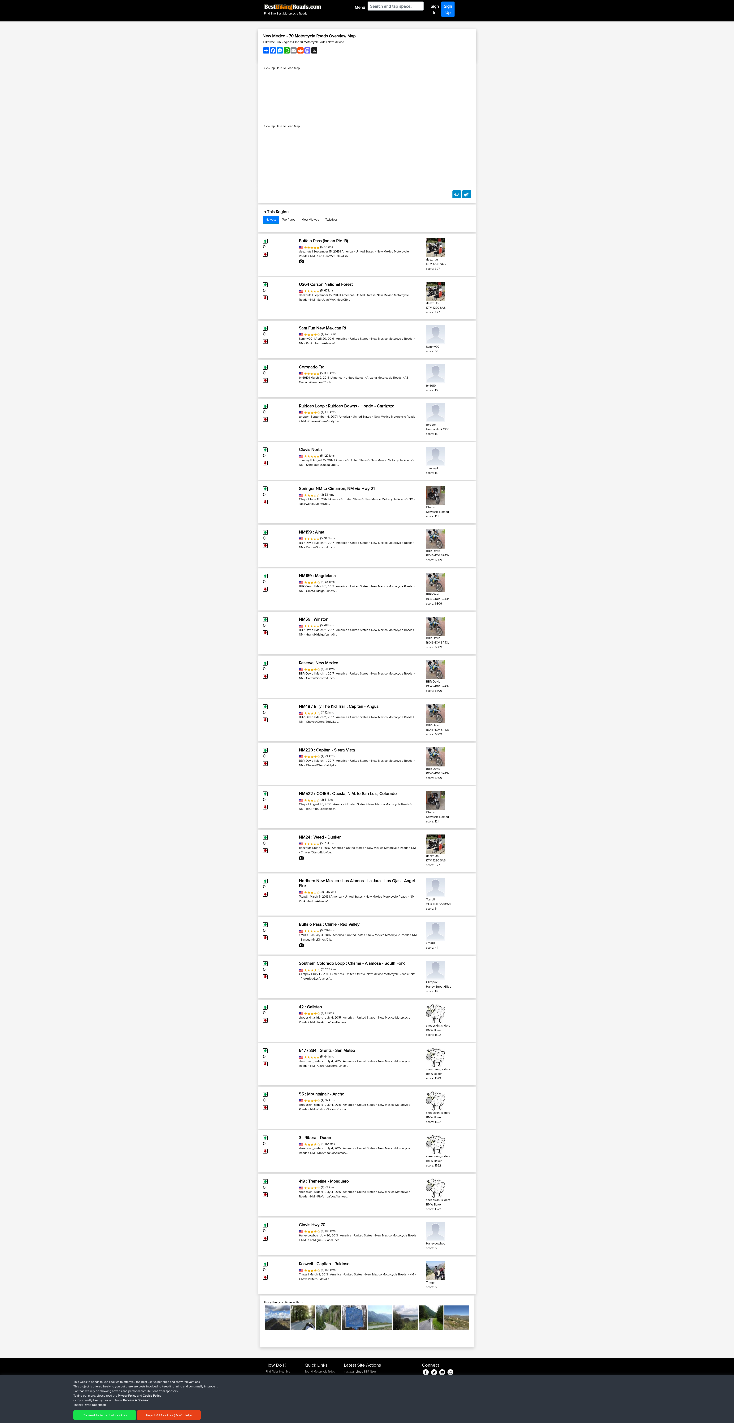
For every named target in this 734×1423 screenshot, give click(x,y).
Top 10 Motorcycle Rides (320, 1371)
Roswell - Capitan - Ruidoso (324, 1264)
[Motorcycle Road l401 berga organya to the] (328, 1317)
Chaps (303, 499)
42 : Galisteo (310, 1007)
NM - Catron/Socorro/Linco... (318, 547)
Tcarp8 (303, 896)
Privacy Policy (127, 1395)
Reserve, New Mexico (318, 663)
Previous (259, 1318)
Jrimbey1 (305, 460)
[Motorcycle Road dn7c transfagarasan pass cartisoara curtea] (431, 1317)
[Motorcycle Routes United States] (301, 247)
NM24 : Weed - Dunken (320, 837)
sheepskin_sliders (311, 1017)
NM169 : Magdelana (317, 575)
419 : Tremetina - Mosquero (324, 1181)
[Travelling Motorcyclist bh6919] (435, 373)
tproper (304, 416)
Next (475, 1318)
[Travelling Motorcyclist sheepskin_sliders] (435, 1013)
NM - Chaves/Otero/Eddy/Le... (321, 421)
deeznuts (305, 251)
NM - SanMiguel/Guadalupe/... (319, 465)
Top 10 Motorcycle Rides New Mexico (319, 42)
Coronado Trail (312, 367)
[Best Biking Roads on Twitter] (434, 1371)
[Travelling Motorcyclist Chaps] (435, 495)
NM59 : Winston (313, 619)
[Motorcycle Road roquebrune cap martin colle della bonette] (277, 1317)
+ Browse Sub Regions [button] (278, 42)
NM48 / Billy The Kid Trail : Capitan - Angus (338, 706)
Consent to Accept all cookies (105, 1415)
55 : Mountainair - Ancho (321, 1094)
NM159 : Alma (311, 532)
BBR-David (306, 543)
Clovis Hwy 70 (312, 1225)
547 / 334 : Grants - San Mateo (327, 1050)
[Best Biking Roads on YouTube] (442, 1371)
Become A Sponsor (136, 1400)
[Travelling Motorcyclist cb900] (435, 930)
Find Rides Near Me (278, 1371)
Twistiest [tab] (331, 219)
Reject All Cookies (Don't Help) (169, 1415)
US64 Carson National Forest (326, 284)
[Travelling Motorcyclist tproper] (435, 412)
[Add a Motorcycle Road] (456, 194)
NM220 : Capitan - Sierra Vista (327, 750)
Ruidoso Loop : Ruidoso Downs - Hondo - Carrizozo (347, 406)
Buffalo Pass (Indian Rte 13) (323, 241)
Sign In (435, 9)
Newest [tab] (271, 219)
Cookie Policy (152, 1395)
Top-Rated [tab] (289, 219)
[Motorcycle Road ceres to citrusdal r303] (456, 1317)
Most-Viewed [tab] (310, 219)
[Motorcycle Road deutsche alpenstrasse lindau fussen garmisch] (405, 1317)
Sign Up (448, 9)
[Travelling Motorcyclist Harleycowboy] (435, 1231)
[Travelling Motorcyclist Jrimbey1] (435, 456)
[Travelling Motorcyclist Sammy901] (435, 334)
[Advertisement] (367, 97)
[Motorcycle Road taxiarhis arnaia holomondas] (303, 1317)
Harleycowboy (308, 1235)
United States (365, 251)
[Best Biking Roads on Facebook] (426, 1371)
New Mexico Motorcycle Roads (391, 338)
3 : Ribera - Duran (315, 1137)
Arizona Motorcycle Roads (383, 377)
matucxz (349, 1371)
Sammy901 (306, 338)
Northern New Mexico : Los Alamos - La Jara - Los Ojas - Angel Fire (357, 883)
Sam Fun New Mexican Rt (322, 328)
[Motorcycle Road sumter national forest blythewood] (354, 1317)
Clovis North (310, 449)
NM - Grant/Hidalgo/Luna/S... (318, 591)
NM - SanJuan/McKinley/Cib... (330, 256)
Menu (360, 7)
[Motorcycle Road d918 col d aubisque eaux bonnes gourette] (380, 1317)
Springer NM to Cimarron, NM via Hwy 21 (337, 488)
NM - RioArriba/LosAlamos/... (318, 343)
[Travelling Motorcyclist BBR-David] (435, 538)
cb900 (303, 935)
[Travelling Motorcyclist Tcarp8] (435, 887)
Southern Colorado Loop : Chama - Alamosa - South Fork (352, 963)
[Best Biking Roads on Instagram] (450, 1371)
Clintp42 (304, 974)
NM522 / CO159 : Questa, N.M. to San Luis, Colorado (348, 793)
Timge (303, 1274)
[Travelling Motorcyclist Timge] (435, 1270)
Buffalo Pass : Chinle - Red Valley (329, 924)
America (347, 251)
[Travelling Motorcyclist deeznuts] (435, 247)
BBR (366, 1371)
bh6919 (304, 377)
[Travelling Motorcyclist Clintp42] (435, 969)
